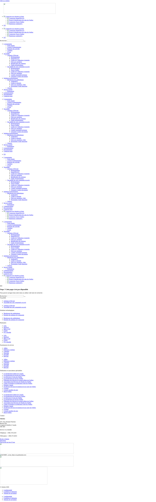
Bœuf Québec (8, 391)
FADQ (6, 331)
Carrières (9, 50)
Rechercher (3, 40)
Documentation (8, 94)
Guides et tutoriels (16, 83)
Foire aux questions (16, 62)
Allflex (6, 348)
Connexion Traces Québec (16, 22)
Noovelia (6, 353)
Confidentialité (8, 490)
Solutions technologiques (11, 78)
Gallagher (6, 351)
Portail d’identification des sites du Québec (21, 20)
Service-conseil (8, 89)
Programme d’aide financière (19, 86)
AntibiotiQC (14, 81)
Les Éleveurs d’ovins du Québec (13, 377)
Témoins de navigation (10, 493)
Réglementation (15, 57)
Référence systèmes (9, 350)
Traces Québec (15, 70)
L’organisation (8, 44)
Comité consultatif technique (19, 75)
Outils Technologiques (17, 178)
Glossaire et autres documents (19, 76)
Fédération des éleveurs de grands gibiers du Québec (19, 380)
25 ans (9, 52)
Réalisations (10, 91)
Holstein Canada (8, 385)
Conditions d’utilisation (10, 491)
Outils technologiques (17, 65)
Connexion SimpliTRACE (16, 18)
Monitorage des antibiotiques (15, 80)
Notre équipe (11, 45)
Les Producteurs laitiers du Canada (13, 373)
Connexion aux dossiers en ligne (14, 16)
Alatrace (9, 88)
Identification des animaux (18, 63)
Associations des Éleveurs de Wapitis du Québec (17, 382)
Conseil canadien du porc (11, 390)
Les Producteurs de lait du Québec (13, 378)
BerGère (6, 356)
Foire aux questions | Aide (18, 84)
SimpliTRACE (15, 58)
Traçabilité (7, 53)
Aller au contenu (4, 1)
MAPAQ (6, 327)
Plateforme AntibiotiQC (16, 24)
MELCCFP (7, 329)
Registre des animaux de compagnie (14, 315)
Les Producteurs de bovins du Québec (14, 375)
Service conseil (8, 203)
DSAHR (6, 354)
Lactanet (6, 388)
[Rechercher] (24, 296)
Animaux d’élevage (12, 55)
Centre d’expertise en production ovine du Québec (18, 383)
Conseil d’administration (14, 47)
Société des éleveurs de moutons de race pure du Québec (20, 386)
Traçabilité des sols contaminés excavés (18, 67)
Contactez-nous (8, 96)
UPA (5, 326)
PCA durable (7, 332)
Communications (8, 93)
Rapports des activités (13, 49)
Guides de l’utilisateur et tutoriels (20, 60)
